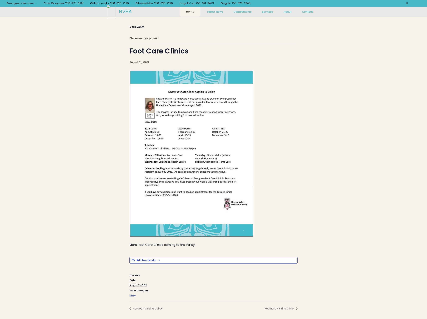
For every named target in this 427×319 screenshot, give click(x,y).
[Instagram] (417, 3)
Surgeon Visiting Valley (148, 308)
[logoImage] (111, 11)
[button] (225, 11)
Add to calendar (146, 260)
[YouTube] (412, 3)
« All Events (136, 27)
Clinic (132, 295)
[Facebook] (401, 3)
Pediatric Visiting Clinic (279, 308)
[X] (407, 3)
